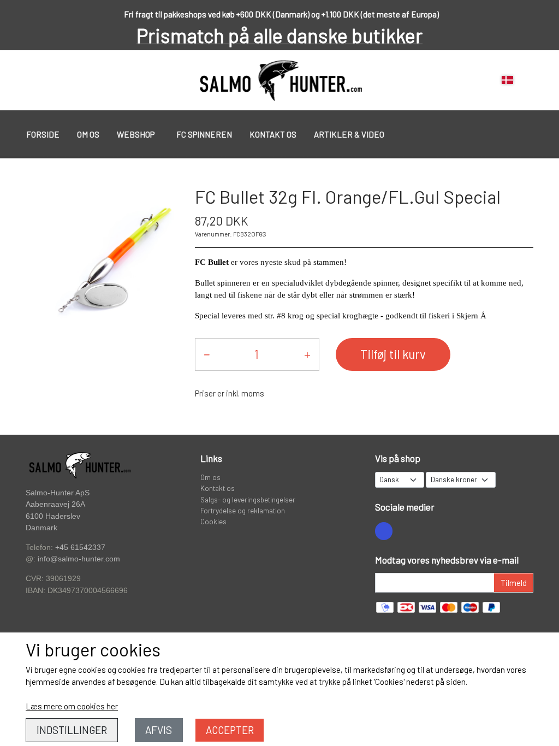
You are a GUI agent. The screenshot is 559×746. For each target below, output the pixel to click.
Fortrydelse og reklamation (242, 510)
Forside (43, 134)
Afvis (158, 730)
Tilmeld (514, 583)
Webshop (135, 134)
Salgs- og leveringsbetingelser (247, 499)
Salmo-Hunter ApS (58, 492)
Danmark (41, 528)
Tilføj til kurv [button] (393, 354)
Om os (88, 134)
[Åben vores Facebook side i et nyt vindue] (384, 531)
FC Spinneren (204, 134)
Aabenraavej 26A (55, 504)
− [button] (207, 354)
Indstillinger (72, 730)
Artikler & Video (349, 134)
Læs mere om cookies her (72, 706)
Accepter (230, 730)
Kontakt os (272, 134)
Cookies (213, 521)
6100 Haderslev (53, 516)
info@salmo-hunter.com (79, 559)
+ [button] (307, 354)
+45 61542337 (80, 547)
